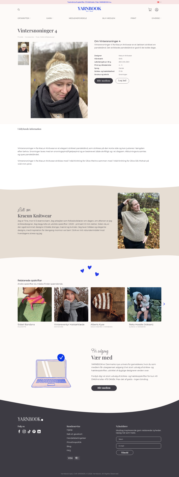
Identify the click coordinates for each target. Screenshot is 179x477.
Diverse (156, 18)
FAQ (69, 450)
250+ (128, 62)
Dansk (159, 2)
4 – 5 (120, 65)
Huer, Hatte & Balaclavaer (45, 37)
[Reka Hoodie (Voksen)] (144, 304)
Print (133, 18)
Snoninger (123, 74)
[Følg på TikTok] (29, 432)
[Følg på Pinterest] (34, 432)
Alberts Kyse (97, 324)
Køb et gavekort (74, 434)
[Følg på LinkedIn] (39, 432)
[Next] (83, 80)
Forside (20, 37)
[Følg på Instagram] (24, 432)
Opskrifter (23, 18)
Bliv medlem (108, 18)
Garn (49, 18)
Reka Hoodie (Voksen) (141, 324)
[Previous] (35, 80)
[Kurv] (150, 9)
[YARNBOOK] (90, 9)
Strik (120, 59)
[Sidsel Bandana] (35, 304)
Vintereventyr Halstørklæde (69, 324)
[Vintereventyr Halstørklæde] (71, 304)
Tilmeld (124, 452)
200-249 (122, 62)
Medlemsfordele (78, 18)
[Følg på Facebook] (19, 432)
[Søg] (19, 9)
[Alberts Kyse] (108, 304)
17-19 (120, 71)
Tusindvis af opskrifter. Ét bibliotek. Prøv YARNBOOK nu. (89, 2)
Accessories (29, 37)
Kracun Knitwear (125, 56)
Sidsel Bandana (26, 324)
